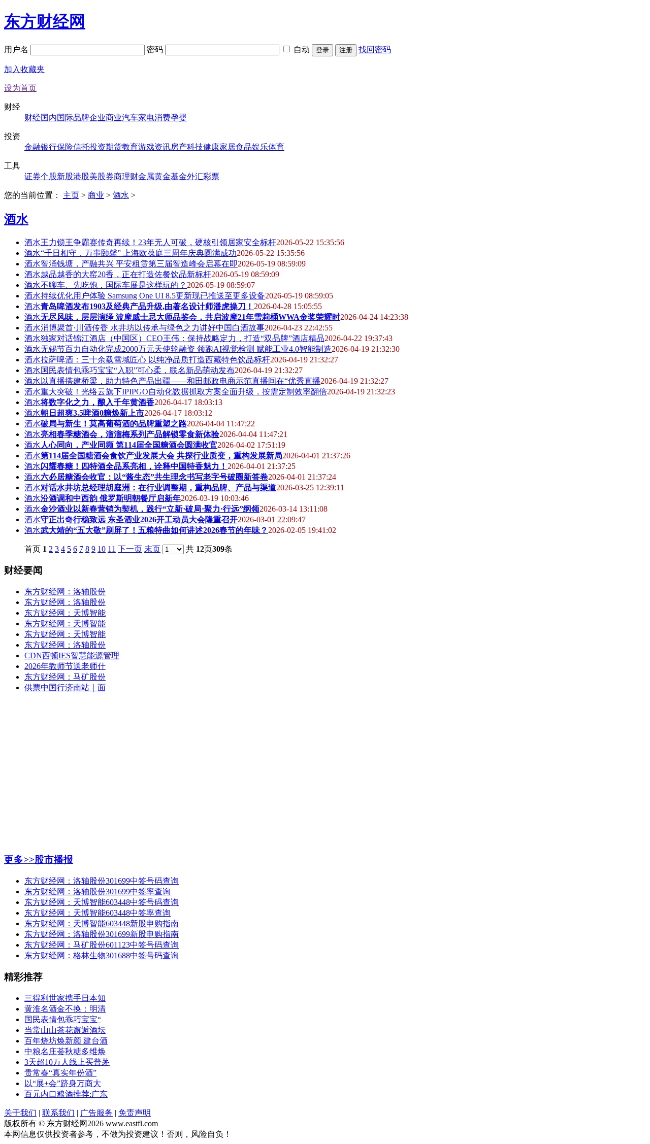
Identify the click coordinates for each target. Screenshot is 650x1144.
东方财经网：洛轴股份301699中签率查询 (97, 891)
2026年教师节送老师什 (65, 666)
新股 (65, 176)
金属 (146, 176)
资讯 (162, 147)
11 (112, 549)
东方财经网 (44, 21)
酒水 (121, 195)
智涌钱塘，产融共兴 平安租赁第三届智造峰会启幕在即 (139, 263)
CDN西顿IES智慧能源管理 (71, 655)
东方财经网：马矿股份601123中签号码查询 (101, 944)
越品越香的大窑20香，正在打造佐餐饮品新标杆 (126, 274)
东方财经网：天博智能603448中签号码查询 (101, 902)
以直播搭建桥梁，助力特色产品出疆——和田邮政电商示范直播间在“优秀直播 (180, 381)
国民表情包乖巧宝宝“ (62, 1019)
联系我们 (58, 1112)
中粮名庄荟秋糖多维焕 (65, 1051)
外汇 (195, 176)
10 (102, 549)
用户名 (17, 49)
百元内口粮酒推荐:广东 (66, 1094)
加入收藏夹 (24, 69)
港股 (81, 176)
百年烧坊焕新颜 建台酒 (66, 1040)
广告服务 (96, 1112)
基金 (179, 176)
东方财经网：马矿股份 (65, 676)
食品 (244, 147)
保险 (65, 147)
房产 (179, 147)
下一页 (130, 549)
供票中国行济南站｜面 (65, 687)
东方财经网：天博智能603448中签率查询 (97, 913)
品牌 (81, 117)
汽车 (130, 117)
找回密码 (375, 49)
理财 (130, 176)
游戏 (146, 147)
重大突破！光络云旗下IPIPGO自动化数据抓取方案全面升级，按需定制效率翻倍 (184, 391)
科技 (195, 147)
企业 (97, 117)
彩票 (211, 176)
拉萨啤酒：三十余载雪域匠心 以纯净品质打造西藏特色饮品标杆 (155, 359)
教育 (130, 147)
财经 (32, 117)
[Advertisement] (308, 772)
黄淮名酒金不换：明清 (65, 1008)
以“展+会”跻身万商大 (62, 1083)
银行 (49, 147)
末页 (152, 549)
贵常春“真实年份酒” (60, 1072)
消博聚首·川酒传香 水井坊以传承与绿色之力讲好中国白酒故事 (153, 327)
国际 (65, 117)
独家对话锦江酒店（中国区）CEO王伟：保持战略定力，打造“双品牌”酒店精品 (182, 338)
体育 (276, 147)
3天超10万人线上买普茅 (67, 1062)
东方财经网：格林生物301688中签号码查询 (101, 955)
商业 (114, 117)
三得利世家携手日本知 (65, 998)
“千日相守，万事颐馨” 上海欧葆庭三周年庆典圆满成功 (139, 253)
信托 (81, 147)
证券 (32, 176)
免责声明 (134, 1112)
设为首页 (20, 88)
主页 (71, 195)
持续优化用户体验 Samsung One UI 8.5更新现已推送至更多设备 (153, 295)
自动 (302, 49)
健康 (211, 147)
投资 (97, 147)
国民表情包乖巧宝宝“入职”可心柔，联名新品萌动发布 (138, 370)
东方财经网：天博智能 (65, 613)
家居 (227, 147)
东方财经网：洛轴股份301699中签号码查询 (101, 881)
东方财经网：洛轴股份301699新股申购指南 (101, 934)
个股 (49, 176)
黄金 (162, 176)
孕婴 (179, 117)
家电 (146, 117)
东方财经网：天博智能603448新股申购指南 (101, 923)
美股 (97, 176)
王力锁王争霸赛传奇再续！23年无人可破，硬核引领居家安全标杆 (158, 242)
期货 (114, 147)
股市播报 (54, 859)
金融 (32, 147)
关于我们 (20, 1112)
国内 (49, 117)
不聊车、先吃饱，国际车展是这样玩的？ (114, 285)
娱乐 (260, 147)
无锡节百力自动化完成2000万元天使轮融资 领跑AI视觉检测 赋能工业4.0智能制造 (186, 349)
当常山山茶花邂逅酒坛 (65, 1030)
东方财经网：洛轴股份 (65, 591)
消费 (162, 117)
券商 (114, 176)
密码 (156, 49)
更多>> (19, 859)
